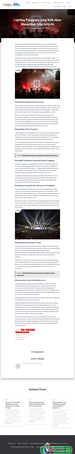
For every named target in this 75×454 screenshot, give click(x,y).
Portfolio (68, 2)
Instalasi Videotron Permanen (37, 443)
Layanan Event (35, 2)
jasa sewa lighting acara (23, 334)
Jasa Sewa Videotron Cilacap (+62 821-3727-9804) (22, 447)
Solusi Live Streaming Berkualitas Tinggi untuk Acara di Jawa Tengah (12, 405)
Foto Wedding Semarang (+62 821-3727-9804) (57, 443)
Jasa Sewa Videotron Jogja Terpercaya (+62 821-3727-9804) (50, 447)
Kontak (64, 6)
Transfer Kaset (11, 443)
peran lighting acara (19, 339)
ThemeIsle (69, 450)
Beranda (28, 2)
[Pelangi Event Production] (11, 4)
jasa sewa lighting (30, 329)
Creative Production (58, 2)
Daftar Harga (57, 6)
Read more (8, 423)
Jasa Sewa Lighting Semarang (22, 332)
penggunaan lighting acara (21, 337)
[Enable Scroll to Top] (72, 451)
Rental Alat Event (46, 2)
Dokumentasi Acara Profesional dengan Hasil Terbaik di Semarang (59, 405)
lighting (31, 334)
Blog (70, 6)
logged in (31, 363)
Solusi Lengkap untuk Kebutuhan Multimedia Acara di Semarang (37, 404)
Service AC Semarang (23, 443)
